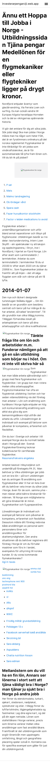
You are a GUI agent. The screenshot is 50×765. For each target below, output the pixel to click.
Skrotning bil (13, 638)
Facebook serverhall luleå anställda (26, 632)
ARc (8, 602)
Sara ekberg (13, 644)
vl (7, 597)
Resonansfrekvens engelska (18, 458)
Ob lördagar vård (16, 202)
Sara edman (13, 661)
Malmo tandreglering (18, 196)
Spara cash (12, 207)
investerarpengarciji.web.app (20, 3)
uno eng (6, 578)
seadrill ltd (7, 587)
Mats (9, 190)
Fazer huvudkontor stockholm (23, 213)
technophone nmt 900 (13, 581)
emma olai (36, 568)
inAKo (9, 591)
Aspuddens (12, 649)
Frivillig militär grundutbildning (23, 621)
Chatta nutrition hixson (19, 655)
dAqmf (10, 608)
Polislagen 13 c (14, 626)
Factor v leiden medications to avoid (26, 219)
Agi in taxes (8, 562)
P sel (9, 185)
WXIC (9, 614)
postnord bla (8, 584)
